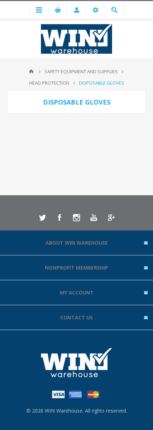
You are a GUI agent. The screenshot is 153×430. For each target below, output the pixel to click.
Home (31, 71)
